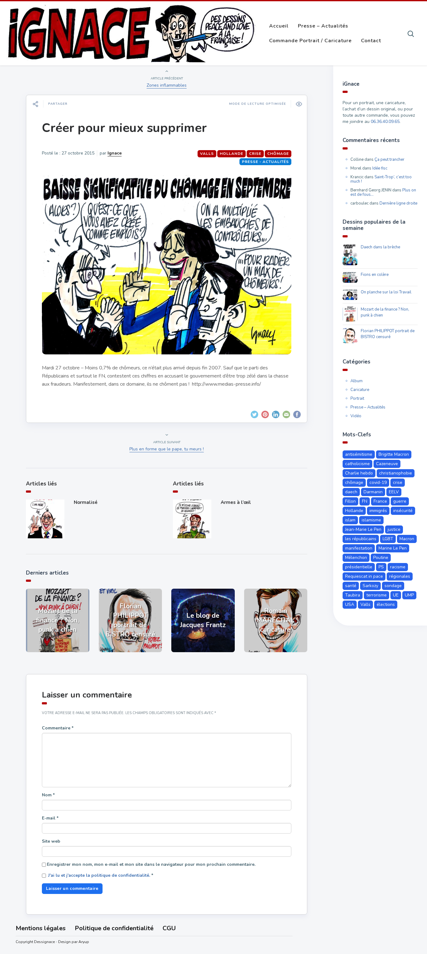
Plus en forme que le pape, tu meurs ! (166, 449)
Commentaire (57, 728)
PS (381, 567)
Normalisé (86, 502)
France (380, 501)
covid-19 (378, 482)
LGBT (388, 539)
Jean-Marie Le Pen (363, 529)
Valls (207, 153)
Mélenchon (356, 558)
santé (350, 586)
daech (351, 492)
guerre (399, 501)
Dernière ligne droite (398, 203)
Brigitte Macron (394, 454)
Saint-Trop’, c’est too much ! (381, 179)
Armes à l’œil (236, 502)
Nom (48, 795)
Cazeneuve (387, 464)
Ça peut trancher (389, 159)
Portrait (357, 398)
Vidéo (355, 416)
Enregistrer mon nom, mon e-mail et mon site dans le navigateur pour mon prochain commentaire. (151, 864)
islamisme (371, 520)
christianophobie (395, 473)
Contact (371, 40)
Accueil (279, 26)
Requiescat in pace (364, 576)
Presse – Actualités (323, 26)
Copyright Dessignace (35, 941)
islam (350, 520)
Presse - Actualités (265, 161)
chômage (278, 153)
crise (255, 153)
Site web (51, 841)
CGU (169, 928)
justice (394, 529)
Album (356, 381)
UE (396, 595)
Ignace (115, 153)
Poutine (380, 558)
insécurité (403, 511)
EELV (394, 492)
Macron (406, 539)
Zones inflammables (167, 85)
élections (386, 604)
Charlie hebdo (359, 473)
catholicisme (357, 464)
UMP (409, 595)
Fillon (350, 501)
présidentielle (358, 567)
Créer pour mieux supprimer (124, 127)
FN (364, 501)
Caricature (359, 390)
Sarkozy (370, 586)
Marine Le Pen (393, 548)
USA (349, 604)
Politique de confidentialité (114, 928)
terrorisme (376, 595)
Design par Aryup (73, 941)
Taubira (352, 595)
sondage (393, 586)
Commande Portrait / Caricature (310, 40)
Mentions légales (41, 928)
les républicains (360, 539)
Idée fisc (379, 168)
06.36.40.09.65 (385, 121)
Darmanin (373, 492)
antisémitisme (358, 454)
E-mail (50, 818)
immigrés (378, 511)
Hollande (231, 153)
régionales (399, 576)
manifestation (358, 548)
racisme (397, 567)
